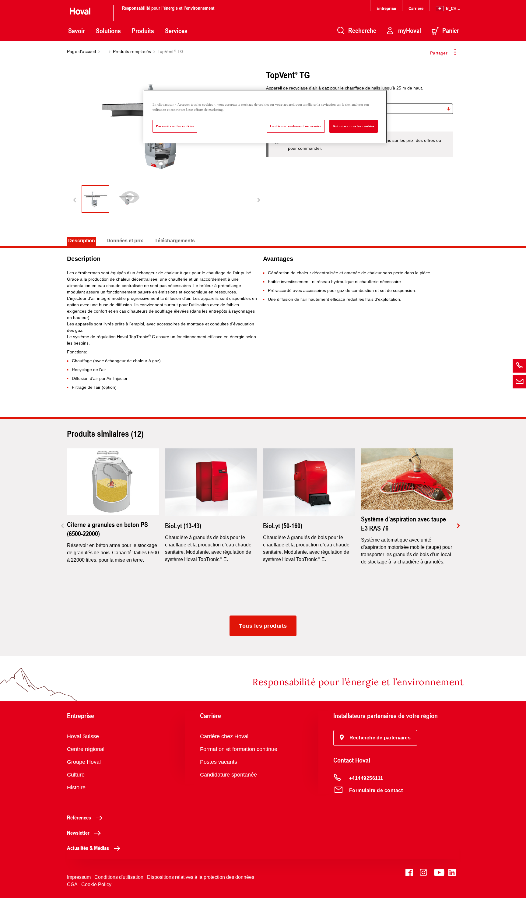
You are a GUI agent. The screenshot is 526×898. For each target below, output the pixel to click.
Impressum (79, 877)
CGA (72, 884)
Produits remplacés (132, 51)
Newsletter (78, 833)
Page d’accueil (81, 51)
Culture (76, 775)
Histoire (76, 787)
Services (176, 30)
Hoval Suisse (83, 736)
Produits (143, 30)
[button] (375, 738)
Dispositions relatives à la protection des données (200, 877)
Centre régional (85, 749)
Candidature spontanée (228, 775)
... (104, 51)
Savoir (76, 30)
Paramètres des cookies (175, 126)
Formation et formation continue (238, 749)
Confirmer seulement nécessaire (295, 126)
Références (79, 817)
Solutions (108, 30)
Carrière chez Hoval (224, 736)
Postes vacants (218, 762)
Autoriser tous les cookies (353, 126)
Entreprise (386, 8)
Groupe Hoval (84, 762)
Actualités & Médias (88, 848)
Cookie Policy (96, 884)
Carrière (416, 8)
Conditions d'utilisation (118, 877)
